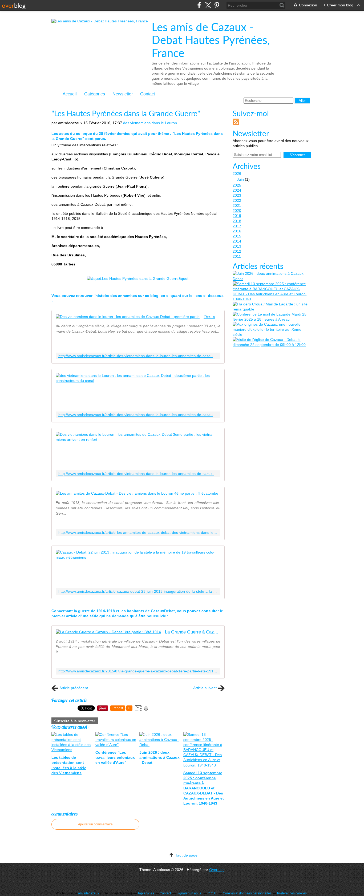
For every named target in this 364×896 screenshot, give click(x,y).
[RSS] (236, 124)
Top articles (145, 893)
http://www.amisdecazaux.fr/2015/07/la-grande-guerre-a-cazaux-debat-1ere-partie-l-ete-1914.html (138, 671)
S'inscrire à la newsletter (74, 721)
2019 (237, 215)
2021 (237, 205)
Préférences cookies (292, 893)
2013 (237, 246)
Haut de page (186, 855)
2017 (237, 226)
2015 (237, 236)
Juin (240, 179)
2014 (237, 241)
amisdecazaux (88, 893)
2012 (237, 251)
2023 (237, 195)
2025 (237, 185)
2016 (237, 231)
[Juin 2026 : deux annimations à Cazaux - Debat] (271, 276)
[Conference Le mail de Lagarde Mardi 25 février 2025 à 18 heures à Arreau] (271, 317)
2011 (237, 256)
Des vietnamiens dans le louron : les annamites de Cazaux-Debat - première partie (212, 316)
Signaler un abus (189, 893)
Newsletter (122, 94)
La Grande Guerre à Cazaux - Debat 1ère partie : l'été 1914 (192, 632)
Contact (147, 94)
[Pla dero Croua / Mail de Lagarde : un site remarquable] (271, 307)
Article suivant (205, 688)
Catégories (94, 94)
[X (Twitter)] (208, 5)
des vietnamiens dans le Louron (150, 123)
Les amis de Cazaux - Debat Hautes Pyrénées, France (211, 40)
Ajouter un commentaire (95, 824)
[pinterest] (216, 5)
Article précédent (73, 688)
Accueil (70, 94)
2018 (237, 221)
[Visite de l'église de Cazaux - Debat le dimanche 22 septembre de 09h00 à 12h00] (271, 342)
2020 (237, 210)
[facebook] (199, 5)
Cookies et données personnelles (247, 893)
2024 (237, 190)
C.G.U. (212, 893)
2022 (237, 200)
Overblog (217, 869)
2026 (237, 173)
